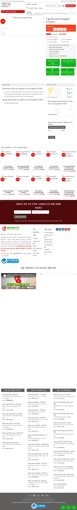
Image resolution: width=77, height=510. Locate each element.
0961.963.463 (9, 419)
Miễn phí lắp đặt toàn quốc (55, 47)
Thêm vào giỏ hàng (52, 62)
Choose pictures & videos (57, 127)
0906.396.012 (35, 440)
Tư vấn (40, 8)
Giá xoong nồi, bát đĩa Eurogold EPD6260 (23, 167)
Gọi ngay (63, 508)
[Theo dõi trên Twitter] (63, 229)
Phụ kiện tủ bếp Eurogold (60, 13)
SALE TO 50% (33, 8)
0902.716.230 (35, 450)
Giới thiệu (28, 4)
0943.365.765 (61, 398)
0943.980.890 (61, 419)
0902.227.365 (35, 421)
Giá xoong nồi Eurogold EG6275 (38, 167)
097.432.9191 (35, 459)
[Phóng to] (3, 34)
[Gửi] (59, 5)
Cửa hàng (74, 508)
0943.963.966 (61, 480)
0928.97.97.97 (35, 469)
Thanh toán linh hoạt (54, 51)
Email (63, 130)
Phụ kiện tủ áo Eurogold (35, 14)
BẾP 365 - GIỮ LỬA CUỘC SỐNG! (68, 1)
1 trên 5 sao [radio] (50, 106)
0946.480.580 (35, 477)
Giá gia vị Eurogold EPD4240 (8, 191)
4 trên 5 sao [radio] (64, 109)
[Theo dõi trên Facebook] (57, 229)
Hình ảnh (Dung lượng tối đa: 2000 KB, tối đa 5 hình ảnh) (60, 123)
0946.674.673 (35, 398)
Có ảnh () (70, 89)
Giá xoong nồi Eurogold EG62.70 (54, 167)
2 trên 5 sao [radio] (67, 106)
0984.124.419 (9, 448)
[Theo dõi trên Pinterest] (66, 229)
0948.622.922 (61, 470)
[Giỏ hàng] (63, 5)
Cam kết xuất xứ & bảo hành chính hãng (59, 45)
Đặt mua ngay (68, 61)
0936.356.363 (35, 406)
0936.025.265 (61, 455)
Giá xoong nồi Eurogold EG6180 (38, 191)
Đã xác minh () (70, 93)
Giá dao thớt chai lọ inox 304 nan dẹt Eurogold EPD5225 (69, 192)
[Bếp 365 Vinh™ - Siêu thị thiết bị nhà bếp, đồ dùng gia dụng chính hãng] (12, 6)
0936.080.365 (17, 253)
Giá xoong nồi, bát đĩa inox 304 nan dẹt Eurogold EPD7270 (69, 168)
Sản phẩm (34, 4)
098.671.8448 (35, 414)
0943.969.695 (61, 447)
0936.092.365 (61, 409)
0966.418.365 (35, 486)
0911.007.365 (35, 431)
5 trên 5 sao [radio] (52, 111)
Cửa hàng (28, 12)
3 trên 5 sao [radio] (52, 109)
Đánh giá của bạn (53, 114)
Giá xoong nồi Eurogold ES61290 (54, 191)
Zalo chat (68, 508)
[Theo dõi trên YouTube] (69, 229)
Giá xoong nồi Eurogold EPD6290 (8, 167)
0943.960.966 (9, 429)
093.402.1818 (9, 410)
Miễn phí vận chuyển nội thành (56, 49)
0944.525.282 (61, 463)
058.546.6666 (61, 438)
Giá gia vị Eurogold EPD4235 (23, 191)
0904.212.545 (9, 438)
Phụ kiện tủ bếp (46, 13)
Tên (49, 130)
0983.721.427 (61, 488)
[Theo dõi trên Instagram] (60, 229)
